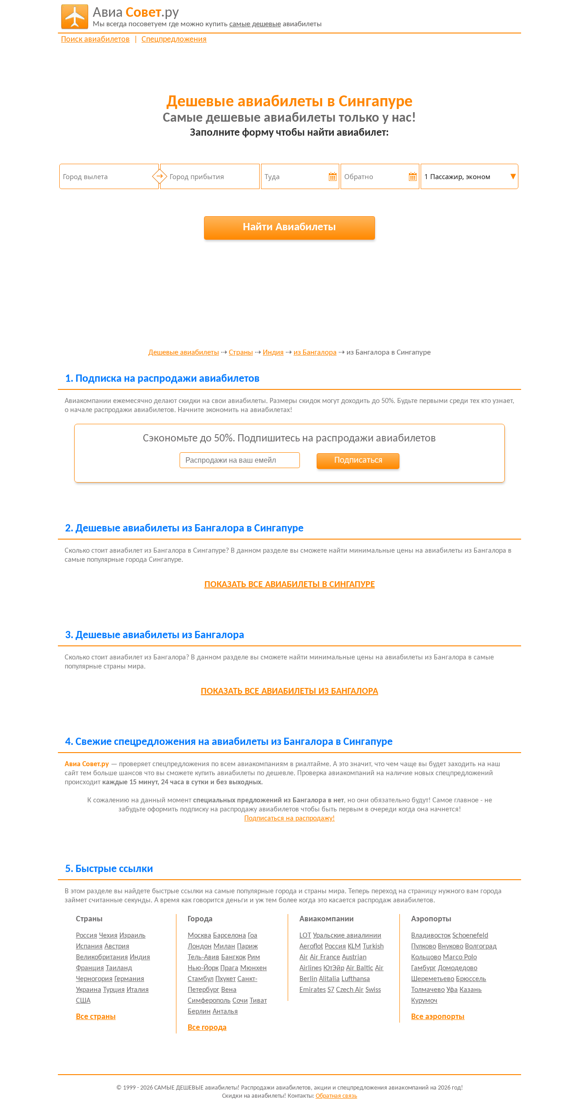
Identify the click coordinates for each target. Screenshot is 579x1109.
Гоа (252, 935)
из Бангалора (315, 352)
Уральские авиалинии (347, 935)
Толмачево (428, 990)
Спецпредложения (174, 39)
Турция (114, 990)
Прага (229, 968)
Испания (89, 946)
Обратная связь (336, 1096)
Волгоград (481, 946)
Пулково (423, 946)
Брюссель (471, 979)
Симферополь (209, 1001)
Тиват (258, 1001)
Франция (90, 968)
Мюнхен (253, 968)
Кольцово (426, 957)
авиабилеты (207, 17)
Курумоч (424, 1001)
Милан (224, 946)
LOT (305, 935)
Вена (229, 990)
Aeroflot (311, 946)
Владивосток (431, 935)
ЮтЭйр (333, 968)
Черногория (94, 979)
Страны (241, 352)
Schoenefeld (470, 935)
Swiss (373, 990)
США (83, 1001)
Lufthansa (356, 979)
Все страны (96, 1017)
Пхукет (225, 979)
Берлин (199, 1011)
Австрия (116, 946)
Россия (86, 935)
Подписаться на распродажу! (289, 818)
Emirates (312, 990)
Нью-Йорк (203, 968)
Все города (207, 1028)
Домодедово (457, 968)
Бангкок (233, 957)
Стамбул (201, 979)
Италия (138, 990)
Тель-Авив (203, 957)
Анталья (225, 1011)
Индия (273, 352)
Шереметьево (432, 979)
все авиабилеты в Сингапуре (289, 584)
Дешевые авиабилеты (183, 352)
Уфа (452, 990)
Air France (325, 957)
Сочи (240, 1001)
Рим (253, 957)
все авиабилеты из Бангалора (289, 691)
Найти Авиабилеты (289, 227)
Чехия (108, 935)
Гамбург (423, 968)
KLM (354, 946)
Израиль (132, 935)
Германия (129, 979)
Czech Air (350, 990)
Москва (199, 935)
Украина (88, 990)
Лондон (200, 946)
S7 (330, 990)
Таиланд (119, 968)
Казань (471, 990)
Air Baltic (359, 968)
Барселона (229, 935)
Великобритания (102, 957)
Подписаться (358, 460)
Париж (247, 946)
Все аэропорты (438, 1017)
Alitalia (329, 979)
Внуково (450, 946)
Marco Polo (460, 957)
